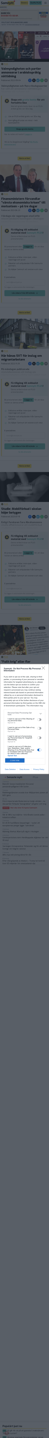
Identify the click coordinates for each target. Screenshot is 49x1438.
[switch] (39, 719)
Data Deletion (10, 769)
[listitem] (24, 713)
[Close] (44, 668)
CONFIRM (14, 760)
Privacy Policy (38, 769)
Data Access (24, 769)
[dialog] (24, 719)
